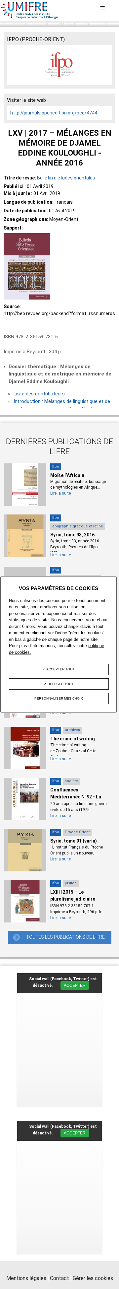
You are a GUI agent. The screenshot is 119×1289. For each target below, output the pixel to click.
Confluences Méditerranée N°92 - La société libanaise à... (75, 796)
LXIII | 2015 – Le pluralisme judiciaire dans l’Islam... (72, 899)
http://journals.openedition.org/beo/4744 (53, 112)
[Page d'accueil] (30, 17)
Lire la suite (60, 493)
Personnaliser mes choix (58, 698)
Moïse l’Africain (67, 475)
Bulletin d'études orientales (66, 177)
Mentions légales (26, 1278)
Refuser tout (60, 684)
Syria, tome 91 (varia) (73, 841)
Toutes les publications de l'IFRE (65, 937)
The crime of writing (72, 738)
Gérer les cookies (93, 1278)
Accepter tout (60, 669)
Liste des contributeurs (39, 394)
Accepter (75, 985)
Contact (59, 1278)
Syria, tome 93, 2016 (72, 534)
